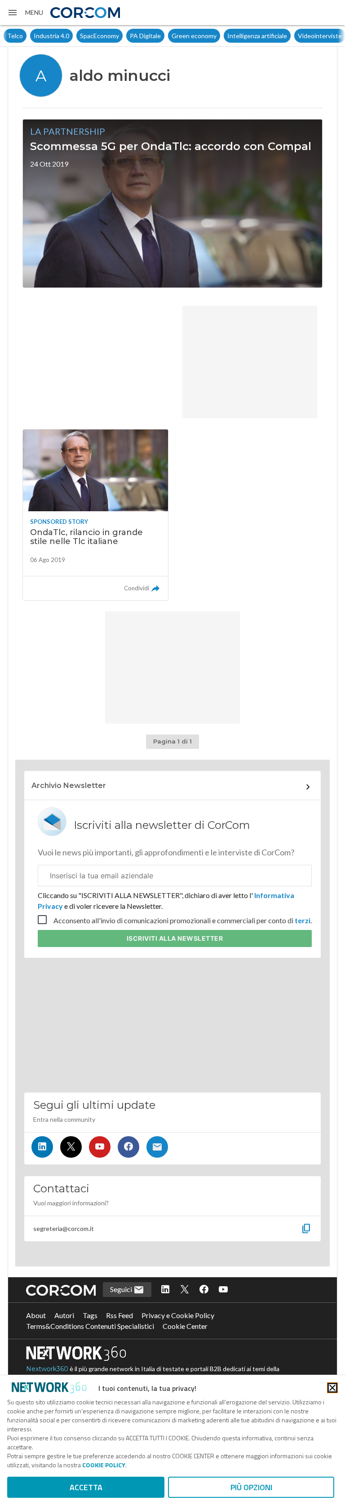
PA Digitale (145, 36)
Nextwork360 (47, 1369)
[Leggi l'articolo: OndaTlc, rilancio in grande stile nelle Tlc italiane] (95, 514)
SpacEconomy (99, 36)
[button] (25, 12)
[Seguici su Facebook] (128, 1147)
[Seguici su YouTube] (100, 1147)
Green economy (194, 36)
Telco (15, 36)
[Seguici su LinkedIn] (42, 1147)
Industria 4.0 (51, 36)
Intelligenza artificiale (257, 36)
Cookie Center (185, 1326)
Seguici (121, 1289)
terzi (302, 920)
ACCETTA (86, 1487)
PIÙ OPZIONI (251, 1487)
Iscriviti (175, 938)
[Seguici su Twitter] (71, 1147)
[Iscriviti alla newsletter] (157, 1147)
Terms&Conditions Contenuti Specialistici (90, 1326)
